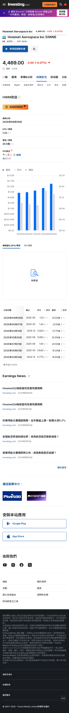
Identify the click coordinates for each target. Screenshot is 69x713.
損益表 (17, 85)
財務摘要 (6, 85)
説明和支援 (42, 594)
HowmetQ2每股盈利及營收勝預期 (22, 388)
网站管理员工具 (10, 601)
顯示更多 (61, 467)
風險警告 (6, 695)
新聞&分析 (27, 77)
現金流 (40, 85)
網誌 (5, 581)
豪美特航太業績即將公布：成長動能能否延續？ (29, 452)
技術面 (54, 77)
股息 (56, 85)
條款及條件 (7, 674)
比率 (49, 85)
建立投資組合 (9, 594)
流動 (5, 588)
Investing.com (9, 393)
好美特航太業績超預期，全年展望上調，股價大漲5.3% (34, 420)
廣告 (39, 588)
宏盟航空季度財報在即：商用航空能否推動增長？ (31, 436)
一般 (5, 77)
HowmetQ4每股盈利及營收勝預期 (22, 404)
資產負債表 (28, 85)
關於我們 (41, 581)
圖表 (14, 77)
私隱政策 (6, 684)
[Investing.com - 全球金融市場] (19, 4)
